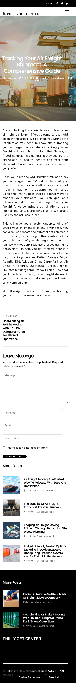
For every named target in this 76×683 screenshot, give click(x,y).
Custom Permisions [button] (29, 677)
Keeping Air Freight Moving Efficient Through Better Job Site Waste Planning (45, 528)
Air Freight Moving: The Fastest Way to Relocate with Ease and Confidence (45, 482)
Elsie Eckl (12, 77)
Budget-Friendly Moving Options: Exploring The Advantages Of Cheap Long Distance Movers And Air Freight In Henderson (45, 551)
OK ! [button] (62, 671)
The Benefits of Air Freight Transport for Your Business (42, 505)
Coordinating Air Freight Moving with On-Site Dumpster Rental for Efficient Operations (44, 618)
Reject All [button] (54, 677)
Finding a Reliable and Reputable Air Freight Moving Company (44, 596)
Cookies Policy (46, 671)
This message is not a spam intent (27, 447)
